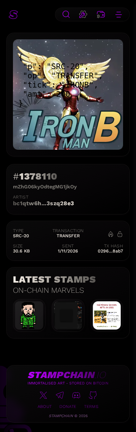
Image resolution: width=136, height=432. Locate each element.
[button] (13, 15)
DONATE (68, 406)
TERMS (91, 406)
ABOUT (45, 406)
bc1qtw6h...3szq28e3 (43, 203)
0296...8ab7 (110, 250)
